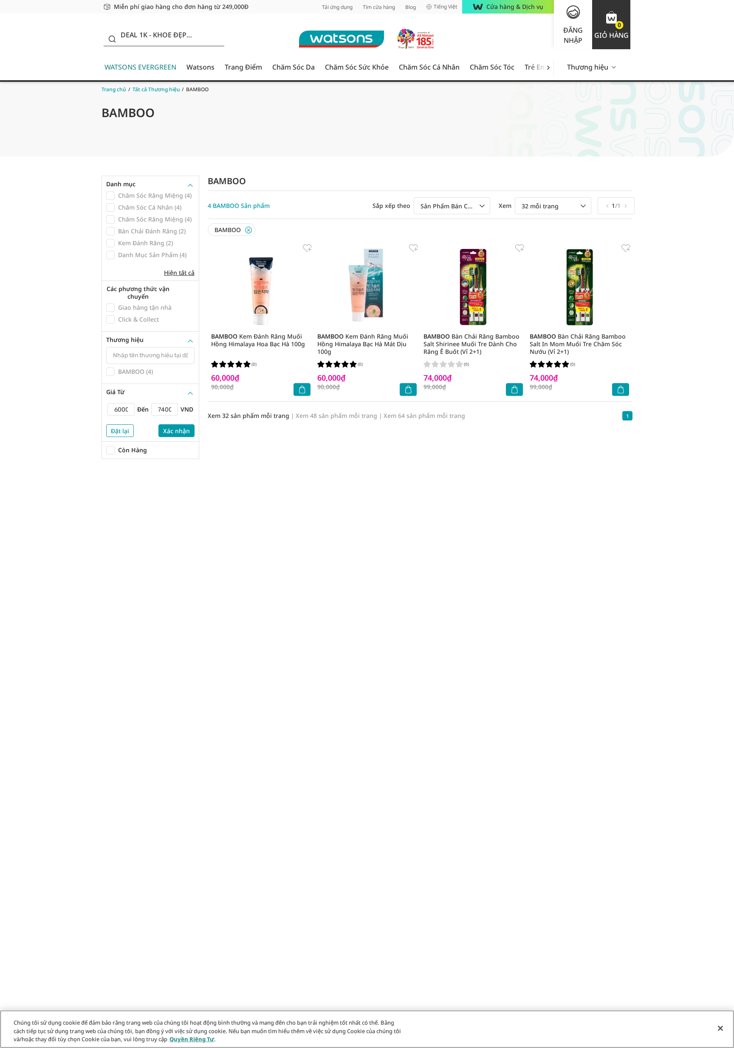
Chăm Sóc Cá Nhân (429, 67)
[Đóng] (720, 1028)
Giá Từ (115, 392)
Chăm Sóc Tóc (492, 67)
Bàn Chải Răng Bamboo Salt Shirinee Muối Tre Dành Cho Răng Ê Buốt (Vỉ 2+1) (471, 344)
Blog (410, 7)
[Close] (248, 230)
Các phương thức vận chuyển (138, 292)
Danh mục (121, 184)
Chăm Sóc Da (293, 67)
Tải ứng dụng (337, 7)
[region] (367, 1029)
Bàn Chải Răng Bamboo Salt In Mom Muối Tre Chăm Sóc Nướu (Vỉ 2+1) (578, 344)
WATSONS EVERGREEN (140, 67)
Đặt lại (120, 431)
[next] (548, 67)
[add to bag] (302, 389)
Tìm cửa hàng (379, 7)
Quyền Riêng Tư (191, 1039)
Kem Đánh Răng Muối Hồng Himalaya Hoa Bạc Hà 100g (258, 340)
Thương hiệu (587, 67)
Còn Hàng (132, 450)
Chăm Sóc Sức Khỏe (357, 67)
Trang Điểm (243, 67)
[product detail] (261, 287)
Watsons (200, 67)
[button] (611, 24)
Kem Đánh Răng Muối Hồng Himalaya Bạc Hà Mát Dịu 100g (362, 344)
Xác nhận (176, 431)
